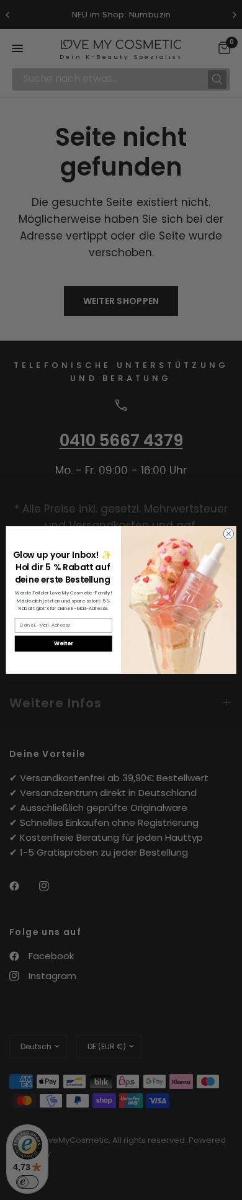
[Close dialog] (228, 534)
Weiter (63, 643)
